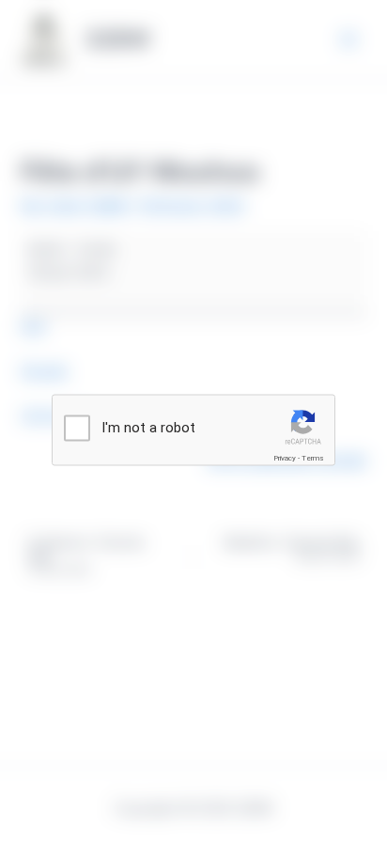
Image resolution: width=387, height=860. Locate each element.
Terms (313, 458)
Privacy (284, 458)
